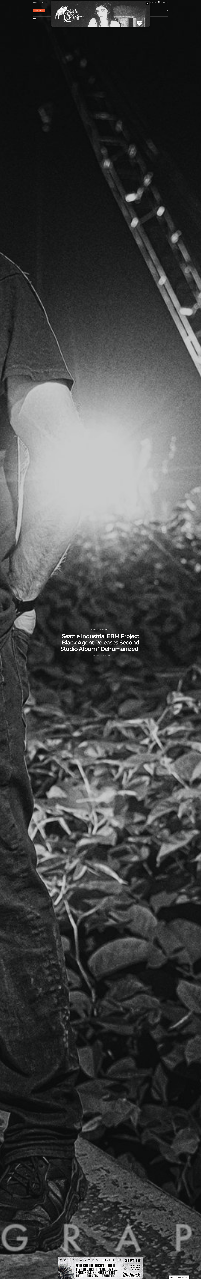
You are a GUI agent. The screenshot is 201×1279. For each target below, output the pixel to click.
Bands (44, 2)
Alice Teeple (105, 655)
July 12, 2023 (95, 655)
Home (35, 2)
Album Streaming (97, 629)
